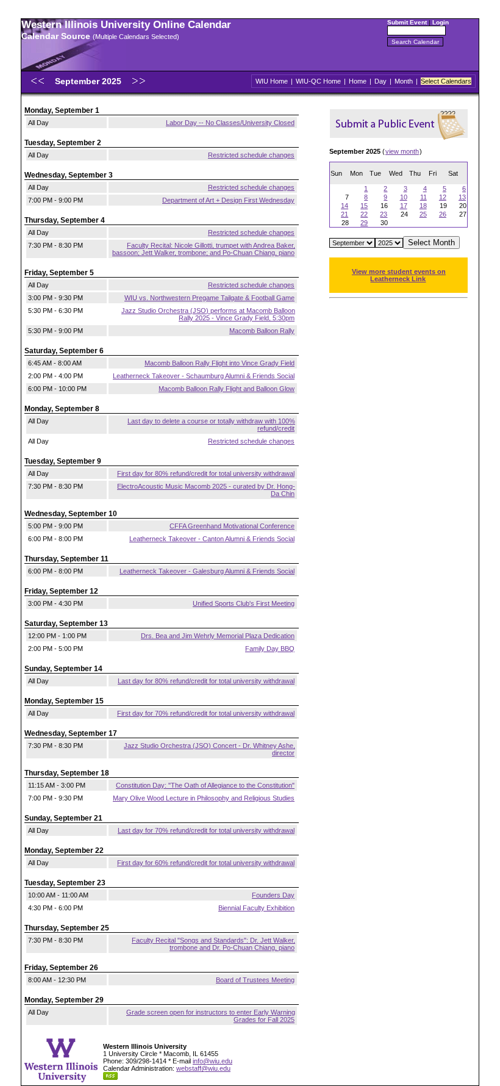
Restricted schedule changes (251, 155)
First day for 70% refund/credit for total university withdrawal (206, 713)
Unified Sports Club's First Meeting (244, 603)
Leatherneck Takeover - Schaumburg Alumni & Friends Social (204, 375)
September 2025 (89, 81)
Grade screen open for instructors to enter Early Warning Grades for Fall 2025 (210, 1016)
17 (403, 205)
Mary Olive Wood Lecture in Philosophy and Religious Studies (204, 798)
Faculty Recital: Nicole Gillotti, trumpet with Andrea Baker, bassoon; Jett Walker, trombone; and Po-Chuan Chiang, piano (203, 249)
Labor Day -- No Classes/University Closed (230, 122)
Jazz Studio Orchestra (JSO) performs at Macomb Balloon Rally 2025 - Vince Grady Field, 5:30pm (208, 314)
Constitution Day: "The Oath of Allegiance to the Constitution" (205, 785)
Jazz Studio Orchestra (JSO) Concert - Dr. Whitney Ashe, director (209, 749)
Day (380, 81)
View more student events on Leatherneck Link (399, 275)
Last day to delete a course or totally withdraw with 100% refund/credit (211, 424)
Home (357, 81)
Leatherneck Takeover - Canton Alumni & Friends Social (212, 538)
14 (344, 205)
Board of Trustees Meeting (255, 980)
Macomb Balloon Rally (262, 330)
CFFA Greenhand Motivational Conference (232, 526)
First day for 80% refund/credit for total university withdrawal (206, 473)
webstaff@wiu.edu (203, 1068)
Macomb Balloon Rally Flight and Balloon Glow (227, 388)
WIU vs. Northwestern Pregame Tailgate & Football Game (209, 297)
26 (442, 214)
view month (402, 151)
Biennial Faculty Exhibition (256, 908)
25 (423, 214)
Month (404, 81)
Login (440, 22)
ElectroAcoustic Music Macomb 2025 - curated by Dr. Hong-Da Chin (206, 490)
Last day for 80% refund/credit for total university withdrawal (206, 681)
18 (423, 205)
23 (383, 214)
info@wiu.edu (212, 1061)
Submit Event (407, 22)
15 (364, 205)
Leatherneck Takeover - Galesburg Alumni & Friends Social (207, 571)
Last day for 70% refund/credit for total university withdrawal (206, 830)
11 (423, 197)
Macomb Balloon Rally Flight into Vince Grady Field (220, 363)
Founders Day (273, 895)
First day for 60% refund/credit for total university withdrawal (206, 862)
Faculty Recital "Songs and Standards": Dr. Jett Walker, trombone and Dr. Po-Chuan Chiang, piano (213, 944)
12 (442, 197)
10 (403, 197)
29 (364, 222)
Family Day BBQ (270, 648)
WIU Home (271, 81)
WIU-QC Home (318, 81)
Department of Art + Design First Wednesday (228, 200)
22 (364, 214)
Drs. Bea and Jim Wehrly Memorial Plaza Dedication (218, 635)
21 (344, 214)
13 (462, 197)
